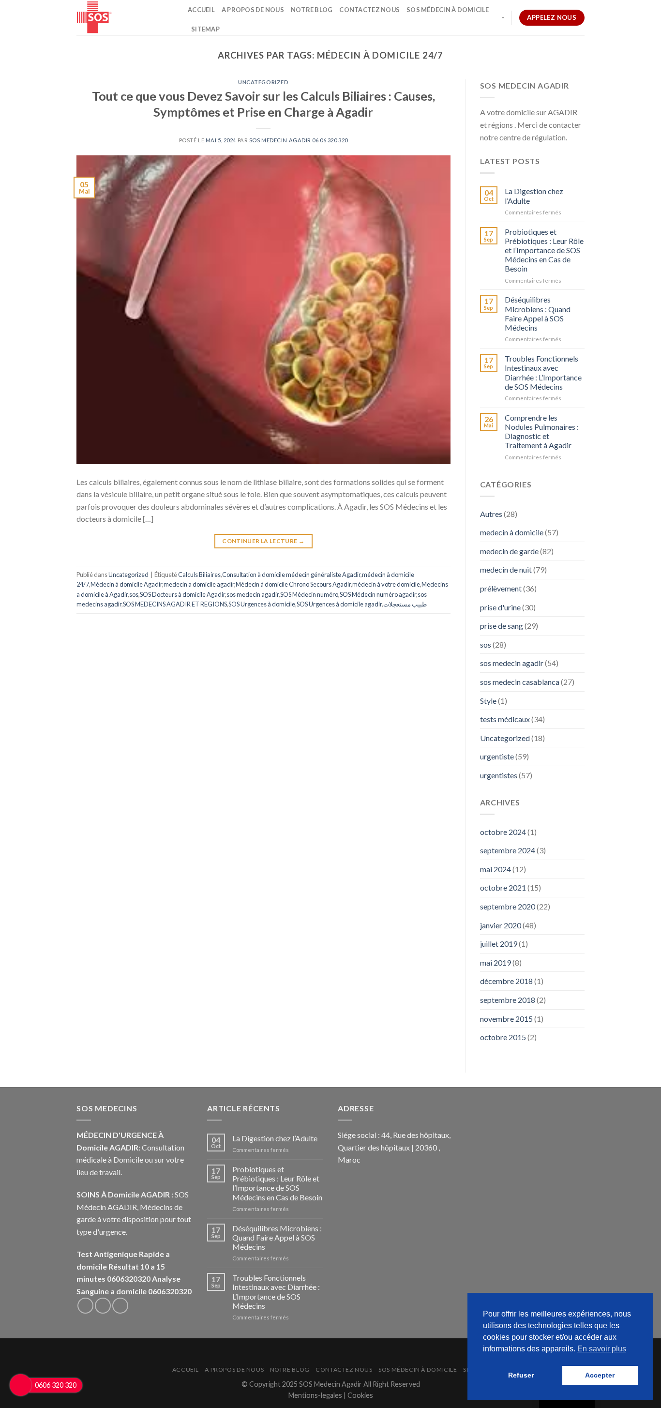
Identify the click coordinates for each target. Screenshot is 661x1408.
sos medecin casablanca (519, 681)
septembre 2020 (507, 906)
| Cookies (358, 1395)
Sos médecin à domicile (447, 10)
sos (133, 594)
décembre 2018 (506, 980)
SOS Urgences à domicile (261, 604)
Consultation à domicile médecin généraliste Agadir (291, 574)
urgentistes (498, 775)
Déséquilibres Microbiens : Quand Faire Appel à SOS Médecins (538, 313)
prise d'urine (500, 607)
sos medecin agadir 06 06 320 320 (298, 140)
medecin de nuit (506, 569)
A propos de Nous (253, 10)
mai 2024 (495, 869)
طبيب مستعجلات (405, 604)
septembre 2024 (507, 850)
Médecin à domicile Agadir (126, 584)
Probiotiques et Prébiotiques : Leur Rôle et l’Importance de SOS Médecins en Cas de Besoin (544, 250)
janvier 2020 (500, 925)
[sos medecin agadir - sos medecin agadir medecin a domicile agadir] (124, 17)
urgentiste (497, 756)
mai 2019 (495, 962)
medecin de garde (509, 551)
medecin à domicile (511, 532)
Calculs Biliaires (199, 574)
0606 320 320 (55, 1385)
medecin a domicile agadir (199, 584)
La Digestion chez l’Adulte (534, 195)
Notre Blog (312, 10)
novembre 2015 (506, 1018)
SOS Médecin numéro (309, 594)
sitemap (205, 29)
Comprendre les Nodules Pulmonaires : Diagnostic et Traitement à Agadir (542, 431)
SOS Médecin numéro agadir (378, 594)
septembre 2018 (507, 999)
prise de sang (501, 625)
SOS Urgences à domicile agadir (339, 604)
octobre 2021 (503, 887)
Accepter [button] (600, 1375)
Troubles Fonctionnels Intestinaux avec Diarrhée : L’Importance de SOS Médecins (543, 372)
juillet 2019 (498, 943)
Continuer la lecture (263, 541)
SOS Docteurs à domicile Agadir (182, 594)
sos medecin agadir (252, 594)
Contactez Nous (369, 10)
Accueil (201, 10)
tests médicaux (505, 719)
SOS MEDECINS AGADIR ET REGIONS (175, 604)
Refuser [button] (521, 1375)
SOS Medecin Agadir (330, 1384)
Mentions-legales (316, 1395)
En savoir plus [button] (601, 1349)
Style (488, 700)
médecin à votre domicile (386, 584)
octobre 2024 (503, 831)
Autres (491, 513)
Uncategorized (263, 82)
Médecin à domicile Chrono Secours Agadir (293, 584)
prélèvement (501, 588)
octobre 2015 (503, 1037)
